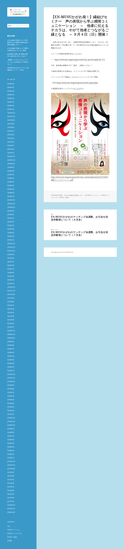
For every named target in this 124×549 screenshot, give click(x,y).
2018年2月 (10, 454)
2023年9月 (10, 211)
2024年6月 (10, 178)
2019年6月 (10, 396)
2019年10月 (11, 382)
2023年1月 (10, 240)
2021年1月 (10, 327)
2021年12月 (11, 287)
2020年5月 (10, 356)
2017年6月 (10, 483)
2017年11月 (11, 465)
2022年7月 (10, 262)
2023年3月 (10, 233)
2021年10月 (11, 294)
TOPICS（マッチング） (15, 533)
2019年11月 (11, 378)
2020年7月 (10, 349)
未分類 (9, 541)
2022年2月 (10, 280)
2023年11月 (11, 204)
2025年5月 (10, 138)
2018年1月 (10, 458)
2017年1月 (10, 501)
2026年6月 (10, 91)
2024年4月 (10, 185)
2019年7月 (10, 392)
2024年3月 (10, 189)
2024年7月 (10, 175)
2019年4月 (10, 403)
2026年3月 (10, 102)
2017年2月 (10, 498)
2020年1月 (10, 371)
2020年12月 (11, 331)
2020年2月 (10, 367)
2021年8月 (10, 302)
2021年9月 (10, 298)
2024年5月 (10, 182)
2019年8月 (10, 389)
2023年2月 (10, 236)
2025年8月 (10, 127)
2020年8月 (10, 345)
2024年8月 (10, 171)
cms (8, 526)
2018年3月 (10, 451)
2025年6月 (10, 135)
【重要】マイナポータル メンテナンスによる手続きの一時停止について (18, 62)
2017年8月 (10, 476)
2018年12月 (11, 418)
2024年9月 (10, 167)
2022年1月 (10, 283)
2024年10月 (11, 164)
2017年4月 (10, 490)
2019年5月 (10, 400)
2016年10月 (11, 512)
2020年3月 (10, 363)
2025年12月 (11, 113)
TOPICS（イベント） (14, 530)
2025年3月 (10, 146)
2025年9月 (10, 124)
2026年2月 (10, 106)
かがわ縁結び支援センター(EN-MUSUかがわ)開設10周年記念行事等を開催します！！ (17, 42)
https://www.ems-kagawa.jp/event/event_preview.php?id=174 (79, 59)
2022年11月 (11, 247)
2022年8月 (10, 258)
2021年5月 (10, 313)
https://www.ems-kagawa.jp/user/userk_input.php (77, 83)
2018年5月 (10, 443)
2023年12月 (11, 200)
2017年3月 (10, 494)
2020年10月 (11, 338)
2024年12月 (11, 156)
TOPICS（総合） (12, 537)
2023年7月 (10, 218)
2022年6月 (10, 265)
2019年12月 (11, 374)
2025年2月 (10, 149)
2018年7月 (10, 436)
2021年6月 (10, 309)
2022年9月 (10, 254)
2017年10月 (11, 469)
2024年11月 (11, 160)
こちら (77, 88)
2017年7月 (10, 480)
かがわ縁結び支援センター (74, 195)
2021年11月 (11, 291)
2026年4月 (10, 98)
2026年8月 (10, 84)
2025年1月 (10, 153)
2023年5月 (10, 225)
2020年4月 (10, 360)
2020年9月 (10, 342)
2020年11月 (11, 334)
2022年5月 (10, 269)
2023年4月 (10, 229)
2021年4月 (10, 316)
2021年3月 (10, 320)
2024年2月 (10, 193)
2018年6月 (10, 440)
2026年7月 (10, 87)
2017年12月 (11, 461)
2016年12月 (11, 505)
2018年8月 (10, 432)
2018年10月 (11, 425)
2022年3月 (10, 276)
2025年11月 (11, 116)
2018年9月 (10, 429)
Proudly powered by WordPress (62, 252)
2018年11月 (11, 421)
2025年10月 (11, 120)
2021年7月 (10, 305)
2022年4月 (10, 273)
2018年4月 (10, 447)
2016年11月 (11, 509)
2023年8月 (10, 214)
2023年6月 (10, 222)
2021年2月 (10, 323)
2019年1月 (10, 414)
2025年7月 (10, 131)
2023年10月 (11, 207)
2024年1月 (10, 196)
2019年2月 (10, 411)
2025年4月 (10, 142)
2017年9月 (10, 472)
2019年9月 (10, 385)
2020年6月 (10, 352)
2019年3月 (10, 407)
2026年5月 (10, 95)
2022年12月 (11, 244)
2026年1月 (10, 109)
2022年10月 (11, 251)
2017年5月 (10, 487)
